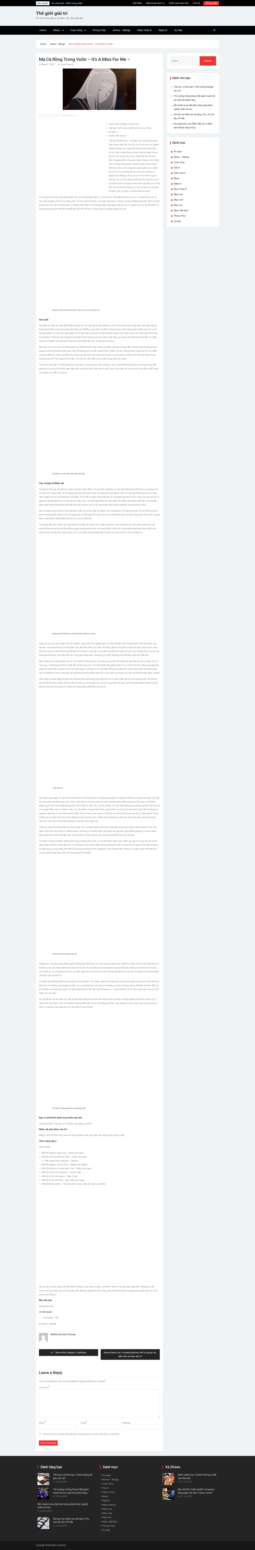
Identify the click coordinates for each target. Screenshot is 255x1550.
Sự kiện (178, 30)
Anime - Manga (49, 1324)
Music (56, 30)
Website (126, 1423)
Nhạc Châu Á (145, 30)
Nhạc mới (178, 199)
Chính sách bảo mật (178, 3)
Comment (44, 1387)
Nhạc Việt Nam (181, 210)
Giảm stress (180, 173)
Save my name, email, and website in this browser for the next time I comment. (81, 1434)
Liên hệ (196, 3)
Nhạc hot (178, 194)
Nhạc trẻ (178, 205)
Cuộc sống (76, 30)
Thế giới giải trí (51, 13)
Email (83, 1423)
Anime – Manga (121, 30)
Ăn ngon (178, 151)
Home (43, 30)
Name (42, 1423)
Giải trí (177, 167)
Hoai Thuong (67, 64)
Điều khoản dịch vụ (155, 3)
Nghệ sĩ (163, 30)
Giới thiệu (137, 3)
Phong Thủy (99, 30)
